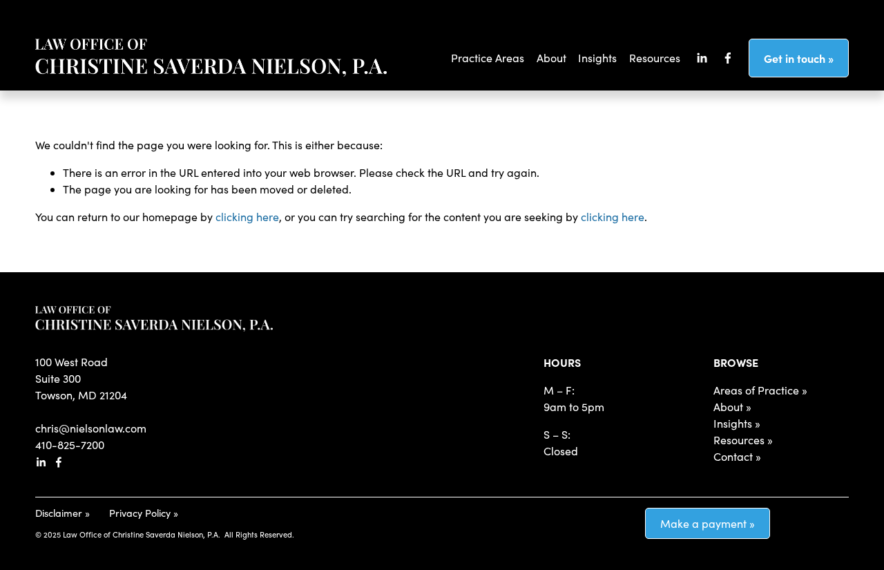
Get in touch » (799, 58)
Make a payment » (707, 523)
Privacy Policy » (143, 513)
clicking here (247, 216)
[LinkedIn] (702, 58)
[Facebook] (728, 58)
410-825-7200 (69, 444)
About (551, 57)
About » (732, 406)
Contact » (737, 456)
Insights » (736, 423)
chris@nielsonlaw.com (90, 428)
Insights (597, 57)
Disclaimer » (62, 513)
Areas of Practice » (760, 390)
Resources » (743, 440)
